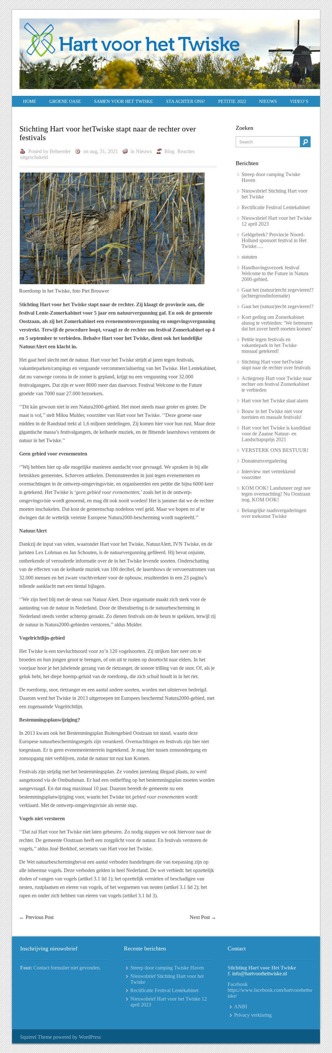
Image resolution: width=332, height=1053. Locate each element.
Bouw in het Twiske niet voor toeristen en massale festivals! (272, 414)
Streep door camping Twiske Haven (167, 967)
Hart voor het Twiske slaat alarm (275, 400)
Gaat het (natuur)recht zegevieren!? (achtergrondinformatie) (278, 292)
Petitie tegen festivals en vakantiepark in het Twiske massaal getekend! (269, 345)
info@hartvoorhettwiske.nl (259, 973)
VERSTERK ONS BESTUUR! (275, 450)
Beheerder (60, 151)
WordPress (90, 1037)
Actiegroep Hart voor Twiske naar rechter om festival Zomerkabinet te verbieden (277, 384)
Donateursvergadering (264, 461)
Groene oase (65, 101)
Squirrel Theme (36, 1037)
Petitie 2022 (232, 101)
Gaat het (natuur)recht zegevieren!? (278, 306)
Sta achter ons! (185, 101)
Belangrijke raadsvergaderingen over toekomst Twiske (274, 513)
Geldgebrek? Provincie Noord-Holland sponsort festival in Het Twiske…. (274, 240)
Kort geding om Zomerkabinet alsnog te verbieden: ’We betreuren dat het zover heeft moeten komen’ (277, 322)
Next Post (203, 917)
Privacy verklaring (253, 1015)
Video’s (299, 101)
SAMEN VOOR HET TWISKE (123, 101)
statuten (249, 257)
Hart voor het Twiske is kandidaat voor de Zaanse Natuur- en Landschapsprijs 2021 (276, 433)
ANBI (240, 1006)
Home (29, 101)
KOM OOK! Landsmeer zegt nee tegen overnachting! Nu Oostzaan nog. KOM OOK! (276, 493)
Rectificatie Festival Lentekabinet (276, 207)
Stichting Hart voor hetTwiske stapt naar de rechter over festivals (276, 364)
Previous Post (36, 917)
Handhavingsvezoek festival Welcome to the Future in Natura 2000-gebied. (275, 273)
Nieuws (268, 101)
